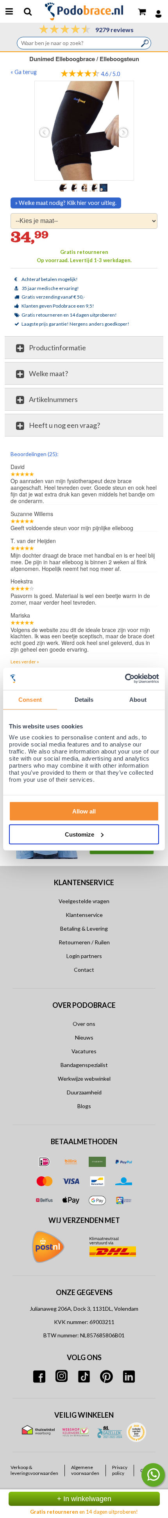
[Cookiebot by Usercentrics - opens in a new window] (125, 679)
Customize (79, 834)
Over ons (84, 1023)
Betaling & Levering (84, 928)
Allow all (84, 811)
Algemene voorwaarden (85, 1470)
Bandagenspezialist (84, 1065)
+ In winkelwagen (84, 1499)
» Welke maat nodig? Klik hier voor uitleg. (65, 202)
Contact (84, 969)
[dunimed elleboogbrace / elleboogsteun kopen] (84, 131)
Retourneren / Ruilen (84, 942)
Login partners (84, 956)
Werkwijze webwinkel (84, 1078)
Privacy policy (119, 1470)
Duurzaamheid (84, 1092)
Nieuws (84, 1037)
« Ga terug (24, 72)
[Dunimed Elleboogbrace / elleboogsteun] (74, 187)
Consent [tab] (30, 699)
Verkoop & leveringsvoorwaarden (34, 1470)
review (150, 453)
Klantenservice (84, 914)
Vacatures (84, 1051)
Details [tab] (84, 699)
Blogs (84, 1106)
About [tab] (138, 699)
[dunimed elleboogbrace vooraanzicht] (84, 187)
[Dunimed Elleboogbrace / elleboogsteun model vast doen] (94, 187)
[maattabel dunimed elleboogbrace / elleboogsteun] (104, 187)
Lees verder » (25, 662)
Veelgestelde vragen (84, 901)
